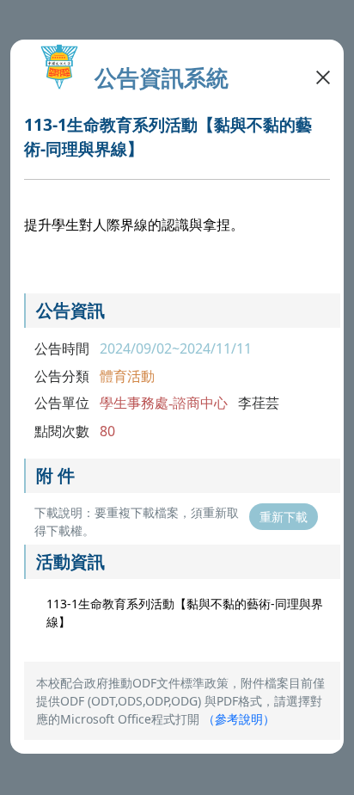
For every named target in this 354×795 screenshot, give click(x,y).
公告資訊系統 (162, 78)
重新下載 (283, 516)
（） (239, 719)
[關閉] (323, 75)
